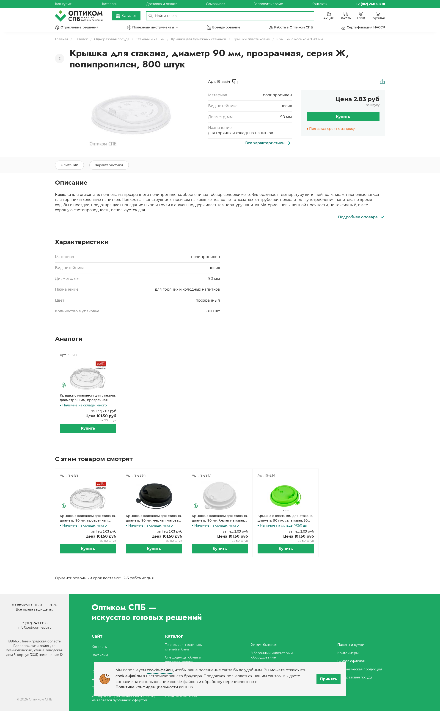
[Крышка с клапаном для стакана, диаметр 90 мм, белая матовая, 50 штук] (220, 496)
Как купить (64, 4)
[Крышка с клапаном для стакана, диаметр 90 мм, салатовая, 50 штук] (286, 496)
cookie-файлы (160, 670)
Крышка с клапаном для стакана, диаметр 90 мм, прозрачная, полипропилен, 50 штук (88, 397)
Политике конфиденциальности (147, 687)
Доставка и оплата (161, 4)
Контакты (319, 4)
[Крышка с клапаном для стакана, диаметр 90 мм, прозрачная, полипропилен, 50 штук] (88, 375)
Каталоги (110, 4)
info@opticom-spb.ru (34, 627)
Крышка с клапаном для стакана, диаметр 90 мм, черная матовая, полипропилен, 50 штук (154, 518)
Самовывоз (215, 4)
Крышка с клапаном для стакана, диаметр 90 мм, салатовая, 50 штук (285, 518)
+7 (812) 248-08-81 (34, 623)
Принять (328, 679)
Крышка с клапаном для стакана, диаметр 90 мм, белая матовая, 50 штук (220, 518)
